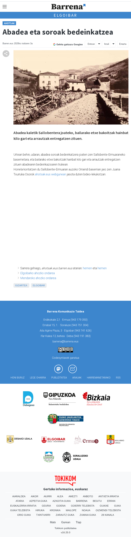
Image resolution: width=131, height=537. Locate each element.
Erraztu (122, 44)
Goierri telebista (82, 505)
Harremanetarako (99, 377)
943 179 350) (79, 319)
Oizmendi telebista (108, 510)
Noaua (86, 510)
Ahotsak (9, 23)
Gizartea (21, 285)
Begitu (97, 501)
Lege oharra (38, 377)
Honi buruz (18, 377)
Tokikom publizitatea (65, 528)
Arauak (77, 377)
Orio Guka (24, 515)
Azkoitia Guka (62, 501)
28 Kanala (107, 515)
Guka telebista (20, 510)
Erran (111, 501)
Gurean (65, 522)
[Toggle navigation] (4, 7)
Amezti (73, 496)
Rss (118, 377)
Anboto (88, 496)
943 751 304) (80, 325)
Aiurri (48, 496)
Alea (60, 496)
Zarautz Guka (65, 515)
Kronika (55, 510)
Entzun (91, 44)
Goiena (61, 505)
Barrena (81, 501)
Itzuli (106, 44)
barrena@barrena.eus (65, 341)
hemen (87, 268)
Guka (117, 505)
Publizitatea (59, 377)
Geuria (46, 505)
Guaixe (104, 505)
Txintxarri (43, 515)
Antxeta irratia (108, 496)
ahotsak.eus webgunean (50, 174)
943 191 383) (83, 336)
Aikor (34, 496)
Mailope (71, 510)
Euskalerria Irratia (23, 505)
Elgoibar (65, 15)
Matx (53, 522)
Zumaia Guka (88, 515)
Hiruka (39, 510)
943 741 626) (83, 330)
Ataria (20, 501)
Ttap (78, 522)
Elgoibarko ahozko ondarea (37, 273)
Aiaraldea (18, 496)
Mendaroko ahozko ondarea (38, 278)
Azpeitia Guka (38, 501)
